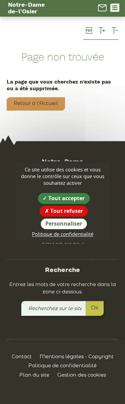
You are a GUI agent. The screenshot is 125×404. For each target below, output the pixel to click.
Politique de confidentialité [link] (62, 234)
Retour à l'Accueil (36, 103)
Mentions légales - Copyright (77, 356)
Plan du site (34, 375)
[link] (102, 7)
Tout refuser (66, 211)
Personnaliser (63, 223)
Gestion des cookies (81, 375)
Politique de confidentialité (62, 365)
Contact (22, 356)
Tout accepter (66, 198)
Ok (94, 307)
